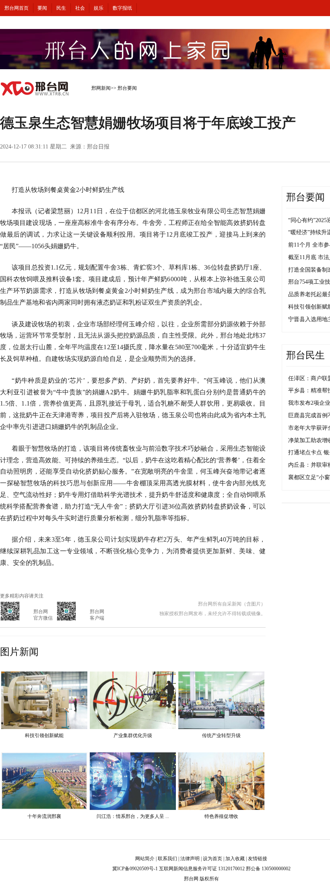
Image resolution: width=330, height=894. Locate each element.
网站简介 (145, 858)
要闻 (42, 8)
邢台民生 (305, 355)
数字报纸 (122, 8)
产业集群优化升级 (132, 735)
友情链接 (257, 858)
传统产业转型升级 (221, 735)
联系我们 (167, 858)
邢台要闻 (127, 88)
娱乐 (98, 8)
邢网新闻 (101, 88)
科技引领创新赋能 (44, 735)
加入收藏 (235, 858)
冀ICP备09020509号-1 (135, 868)
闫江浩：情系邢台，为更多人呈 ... (133, 816)
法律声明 (190, 858)
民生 (61, 8)
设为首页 (212, 858)
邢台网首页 (16, 8)
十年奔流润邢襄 (44, 816)
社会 (80, 8)
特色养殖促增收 (221, 816)
